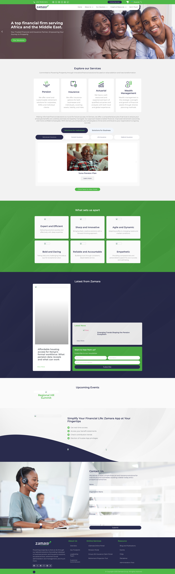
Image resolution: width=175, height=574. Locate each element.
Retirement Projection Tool (98, 558)
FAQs (122, 554)
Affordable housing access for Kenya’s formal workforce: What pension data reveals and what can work (51, 354)
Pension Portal (93, 550)
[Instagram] (62, 2)
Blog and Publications (128, 546)
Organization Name (96, 492)
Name (91, 484)
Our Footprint (75, 550)
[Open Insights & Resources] (125, 7)
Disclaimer (123, 558)
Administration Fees (127, 562)
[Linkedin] (59, 2)
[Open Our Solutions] (106, 7)
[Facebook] (53, 2)
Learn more (87, 178)
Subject (92, 506)
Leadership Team (74, 555)
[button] (2, 31)
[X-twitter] (56, 2)
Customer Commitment (75, 561)
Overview (73, 546)
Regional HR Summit (46, 396)
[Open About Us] (92, 7)
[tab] (74, 130)
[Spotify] (65, 2)
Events (122, 550)
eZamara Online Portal (96, 546)
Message (92, 514)
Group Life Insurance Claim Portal (100, 554)
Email (91, 499)
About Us (72, 541)
